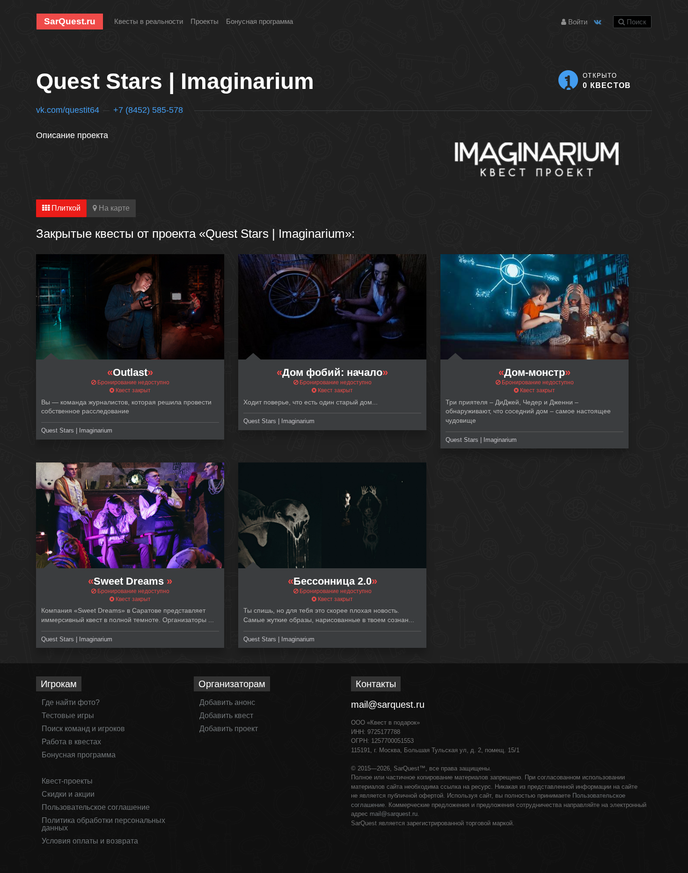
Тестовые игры (68, 715)
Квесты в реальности (148, 21)
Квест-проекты (67, 781)
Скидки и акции (68, 794)
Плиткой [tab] (65, 208)
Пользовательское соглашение (96, 807)
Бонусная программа (259, 21)
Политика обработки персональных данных (103, 824)
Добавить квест (226, 715)
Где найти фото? (71, 702)
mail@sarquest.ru (388, 704)
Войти (576, 22)
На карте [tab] (113, 208)
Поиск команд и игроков (83, 729)
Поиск (635, 22)
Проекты (204, 21)
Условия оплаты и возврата (90, 841)
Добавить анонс (227, 702)
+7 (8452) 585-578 (148, 110)
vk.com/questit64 (67, 110)
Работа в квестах (71, 742)
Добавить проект (228, 729)
